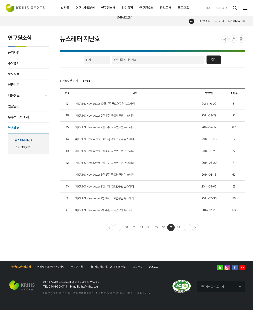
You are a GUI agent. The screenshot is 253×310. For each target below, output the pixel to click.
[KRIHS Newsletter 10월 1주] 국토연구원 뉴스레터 (106, 103)
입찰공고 (13, 106)
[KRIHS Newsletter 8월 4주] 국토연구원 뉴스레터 (105, 151)
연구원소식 (146, 8)
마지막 (195, 227)
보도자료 (13, 74)
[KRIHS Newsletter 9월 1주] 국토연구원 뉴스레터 (105, 139)
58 (178, 227)
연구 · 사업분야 (85, 8)
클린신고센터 (125, 17)
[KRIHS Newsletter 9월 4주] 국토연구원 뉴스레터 (105, 115)
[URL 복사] (233, 39)
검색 (213, 59)
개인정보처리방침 (21, 267)
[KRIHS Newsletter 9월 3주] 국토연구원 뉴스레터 (105, 127)
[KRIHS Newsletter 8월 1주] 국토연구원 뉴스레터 (105, 186)
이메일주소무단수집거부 (51, 267)
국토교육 (183, 8)
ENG (208, 8)
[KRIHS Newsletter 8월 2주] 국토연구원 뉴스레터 (105, 174)
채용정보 (13, 95)
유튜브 (242, 267)
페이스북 (235, 267)
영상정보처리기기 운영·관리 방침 (107, 267)
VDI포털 (153, 267)
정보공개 (165, 8)
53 (141, 227)
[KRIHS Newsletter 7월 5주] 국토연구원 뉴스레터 (105, 198)
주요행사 (13, 63)
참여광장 (127, 8)
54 (148, 227)
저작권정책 (77, 267)
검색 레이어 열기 (234, 8)
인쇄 (241, 39)
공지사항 (13, 52)
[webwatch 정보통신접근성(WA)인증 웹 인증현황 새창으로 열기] (181, 287)
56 (163, 227)
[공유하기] (225, 39)
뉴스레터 (219, 21)
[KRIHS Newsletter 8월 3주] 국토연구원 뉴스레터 (105, 163)
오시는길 (138, 267)
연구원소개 (108, 8)
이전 (117, 227)
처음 (109, 227)
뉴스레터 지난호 (236, 21)
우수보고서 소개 (18, 117)
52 (134, 227)
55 (156, 227)
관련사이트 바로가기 (212, 286)
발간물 (65, 8)
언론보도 (13, 85)
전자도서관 (221, 8)
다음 (187, 227)
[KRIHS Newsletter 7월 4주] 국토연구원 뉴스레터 (105, 210)
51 (126, 227)
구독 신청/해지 (23, 147)
